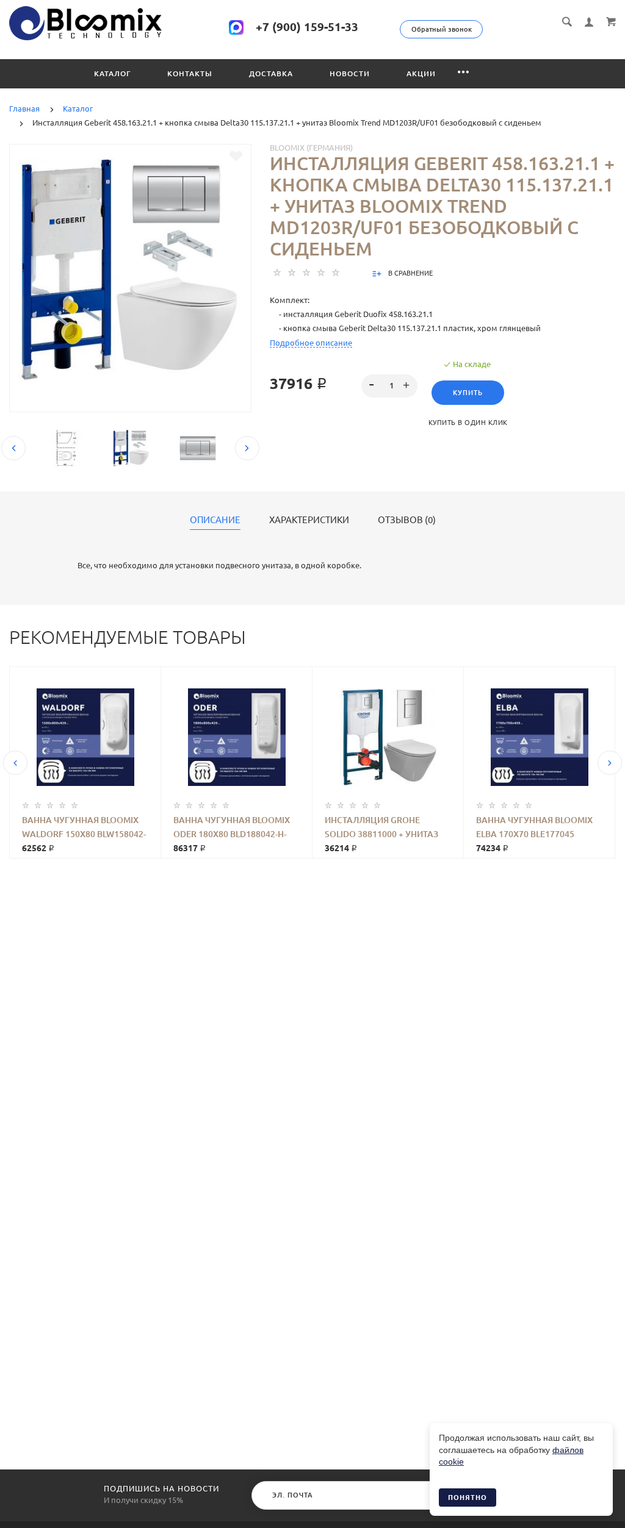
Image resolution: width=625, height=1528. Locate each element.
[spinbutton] (389, 386)
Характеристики (309, 520)
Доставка (271, 73)
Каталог (112, 73)
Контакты (189, 73)
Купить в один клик (468, 422)
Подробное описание (311, 342)
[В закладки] (235, 156)
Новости (350, 73)
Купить (468, 392)
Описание (215, 520)
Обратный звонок (441, 29)
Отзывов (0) (407, 520)
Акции (421, 73)
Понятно (467, 1497)
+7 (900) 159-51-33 (307, 27)
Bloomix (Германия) (311, 147)
